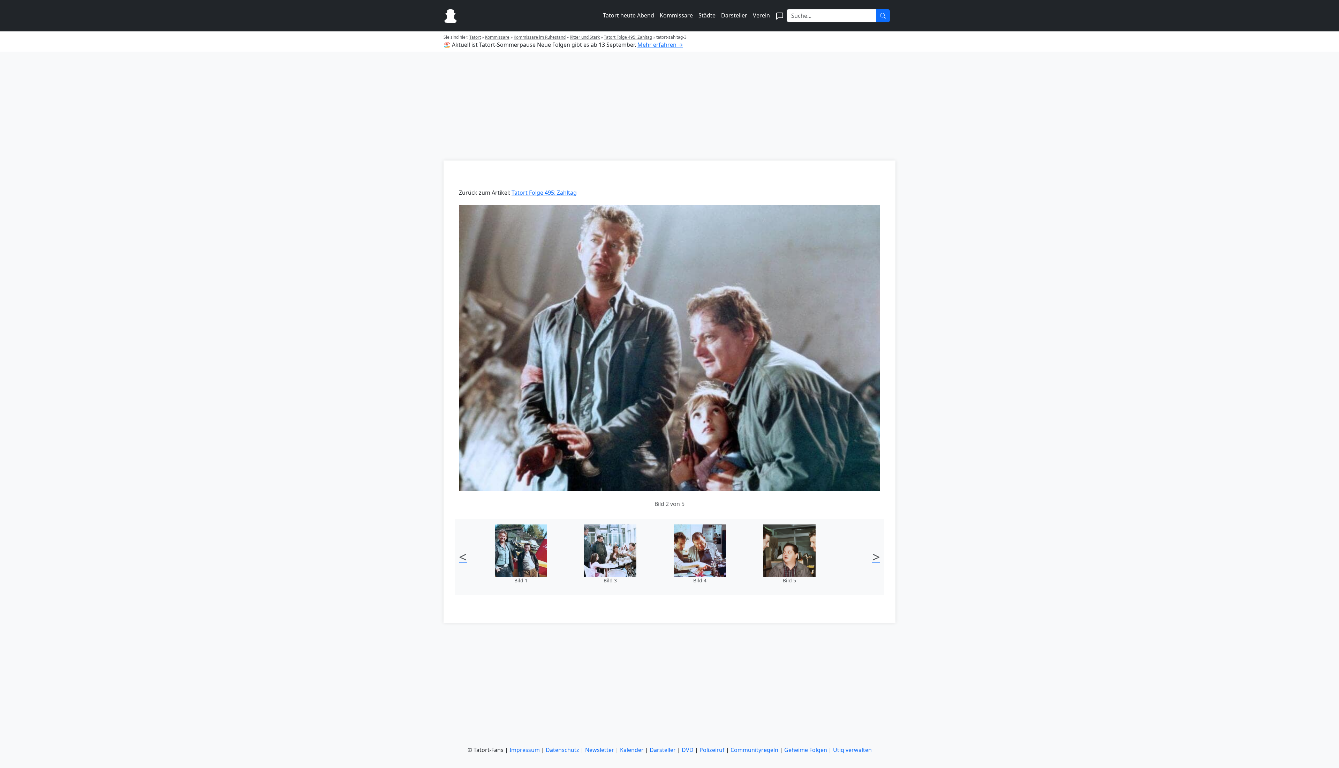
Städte (707, 15)
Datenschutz (562, 750)
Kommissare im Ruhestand (540, 37)
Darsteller (734, 15)
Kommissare (676, 15)
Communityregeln (754, 750)
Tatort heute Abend (628, 15)
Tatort (475, 37)
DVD (688, 750)
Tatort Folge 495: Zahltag (628, 37)
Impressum (524, 750)
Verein (761, 15)
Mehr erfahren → (660, 45)
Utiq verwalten (852, 750)
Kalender (632, 750)
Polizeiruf (712, 750)
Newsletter (599, 750)
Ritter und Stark (585, 37)
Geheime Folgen (805, 750)
